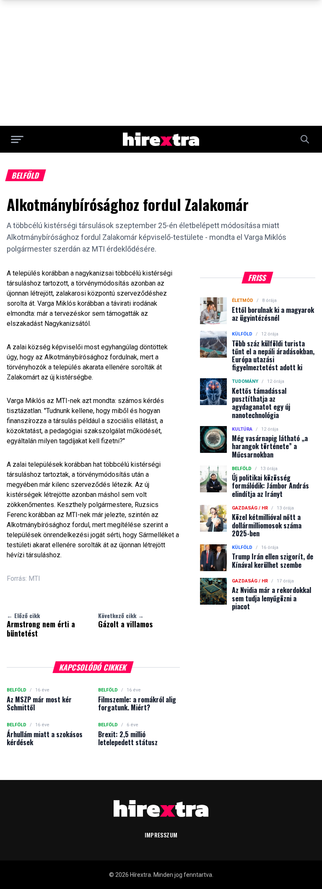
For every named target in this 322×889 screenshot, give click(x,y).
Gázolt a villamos (125, 620)
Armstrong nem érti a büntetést (41, 625)
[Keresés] (304, 139)
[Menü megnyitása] (17, 139)
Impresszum (161, 834)
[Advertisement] (161, 63)
